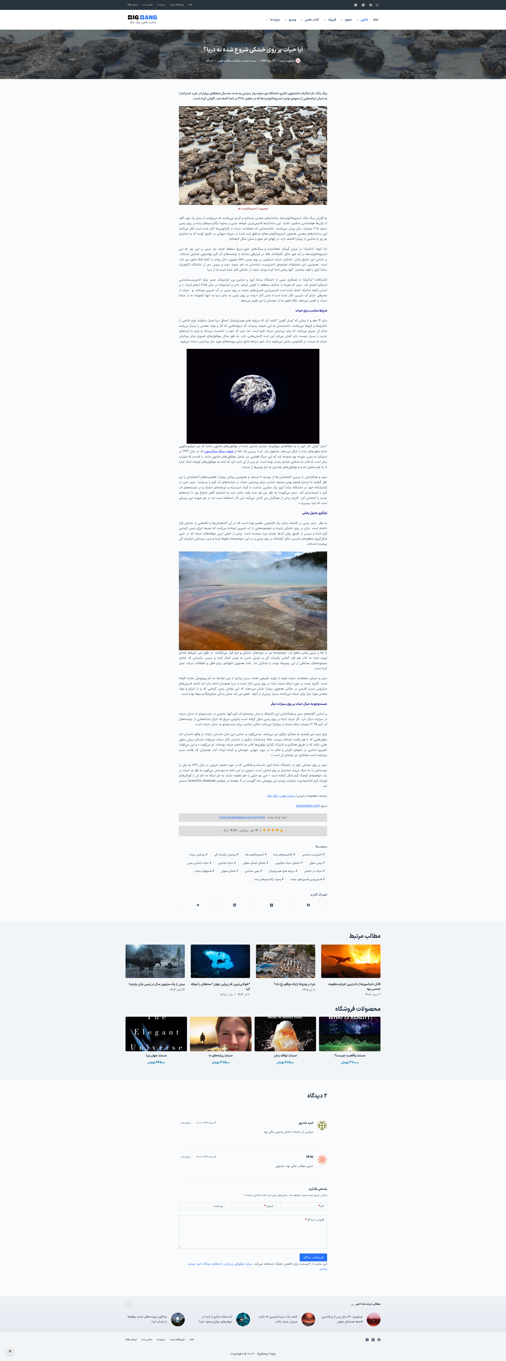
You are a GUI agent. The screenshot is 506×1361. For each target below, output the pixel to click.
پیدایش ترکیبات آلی (226, 855)
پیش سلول (317, 863)
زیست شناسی (249, 60)
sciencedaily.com (308, 806)
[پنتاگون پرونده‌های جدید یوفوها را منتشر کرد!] (178, 1319)
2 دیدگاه (210, 60)
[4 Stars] (269, 830)
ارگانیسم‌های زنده (284, 855)
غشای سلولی (229, 871)
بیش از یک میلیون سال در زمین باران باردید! (157, 984)
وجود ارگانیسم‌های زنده (269, 879)
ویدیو (292, 19)
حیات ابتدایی (227, 863)
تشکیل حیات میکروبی (289, 863)
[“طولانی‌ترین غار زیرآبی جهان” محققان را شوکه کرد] (220, 961)
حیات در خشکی (314, 871)
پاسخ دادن (186, 1123)
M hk (309, 1157)
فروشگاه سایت (177, 5)
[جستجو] (377, 5)
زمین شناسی (253, 871)
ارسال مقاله (132, 5)
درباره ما (161, 5)
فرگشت (236, 60)
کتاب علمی (312, 19)
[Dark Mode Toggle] (10, 1351)
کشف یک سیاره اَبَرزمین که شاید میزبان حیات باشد (278, 1319)
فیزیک (332, 19)
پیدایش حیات (198, 855)
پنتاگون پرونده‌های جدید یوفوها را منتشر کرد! (147, 1319)
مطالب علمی (224, 60)
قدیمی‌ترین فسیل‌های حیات (307, 879)
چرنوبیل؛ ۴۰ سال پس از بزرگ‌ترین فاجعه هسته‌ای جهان (342, 1319)
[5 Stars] (264, 830)
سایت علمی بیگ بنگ (143, 22)
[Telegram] (197, 905)
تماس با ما (148, 5)
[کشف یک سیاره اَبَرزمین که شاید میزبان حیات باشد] (308, 1319)
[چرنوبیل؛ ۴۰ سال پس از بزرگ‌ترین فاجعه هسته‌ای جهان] (373, 1319)
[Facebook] (370, 5)
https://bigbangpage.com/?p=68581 (242, 817)
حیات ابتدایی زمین (199, 863)
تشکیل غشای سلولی (255, 863)
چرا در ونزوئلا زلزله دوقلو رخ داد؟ (294, 984)
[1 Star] (282, 831)
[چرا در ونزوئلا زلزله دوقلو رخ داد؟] (285, 961)
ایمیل (268, 1206)
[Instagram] (355, 5)
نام (321, 1206)
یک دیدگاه (226, 995)
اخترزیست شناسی (313, 855)
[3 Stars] (273, 830)
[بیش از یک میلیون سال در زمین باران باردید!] (155, 961)
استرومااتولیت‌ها (256, 855)
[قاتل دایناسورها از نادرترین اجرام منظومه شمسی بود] (350, 961)
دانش (364, 19)
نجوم (348, 19)
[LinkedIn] (234, 905)
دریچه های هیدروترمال (283, 871)
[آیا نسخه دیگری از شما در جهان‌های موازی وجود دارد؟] (243, 1319)
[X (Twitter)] (363, 5)
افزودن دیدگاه (314, 1220)
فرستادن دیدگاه (313, 1257)
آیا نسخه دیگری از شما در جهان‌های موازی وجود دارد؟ (215, 1319)
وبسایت (218, 1206)
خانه (191, 5)
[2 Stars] (277, 830)
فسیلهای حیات (204, 871)
